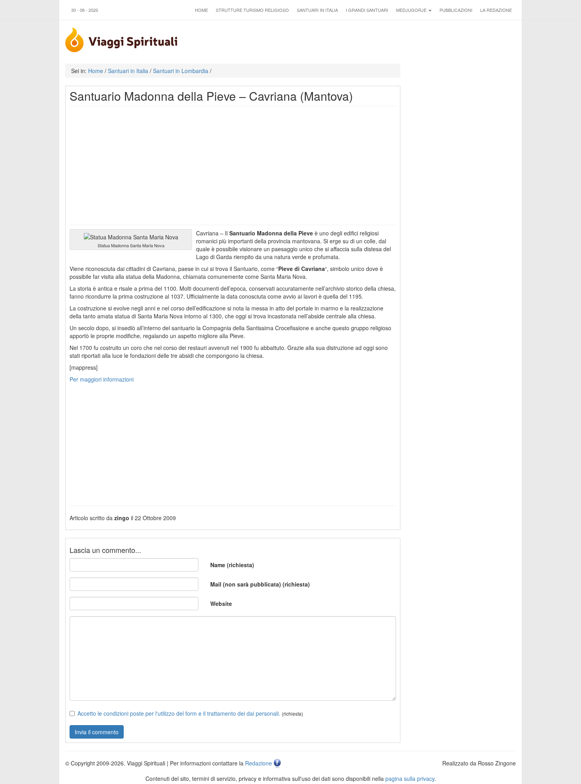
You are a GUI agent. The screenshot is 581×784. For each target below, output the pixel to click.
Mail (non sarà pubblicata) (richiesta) (260, 584)
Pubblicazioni (456, 10)
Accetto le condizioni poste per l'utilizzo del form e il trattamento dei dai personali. (178, 713)
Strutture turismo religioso (252, 10)
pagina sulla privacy (409, 778)
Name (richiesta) (232, 565)
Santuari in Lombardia (180, 71)
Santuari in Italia (317, 10)
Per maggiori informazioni (102, 379)
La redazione (496, 10)
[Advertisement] (233, 165)
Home (201, 10)
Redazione (258, 763)
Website (221, 603)
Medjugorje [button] (412, 10)
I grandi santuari (367, 10)
